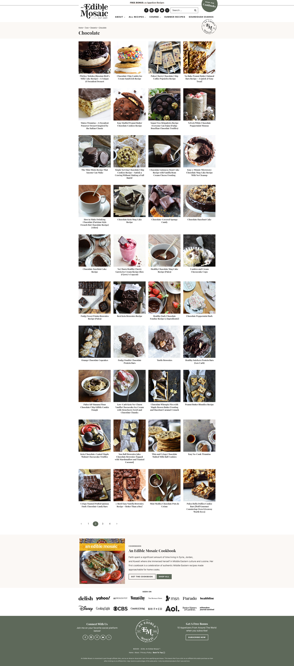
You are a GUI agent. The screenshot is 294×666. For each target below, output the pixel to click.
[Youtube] (162, 10)
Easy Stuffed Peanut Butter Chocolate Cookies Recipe (129, 124)
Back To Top (158, 652)
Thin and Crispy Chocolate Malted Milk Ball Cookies (164, 455)
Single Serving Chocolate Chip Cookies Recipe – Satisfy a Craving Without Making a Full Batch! (129, 173)
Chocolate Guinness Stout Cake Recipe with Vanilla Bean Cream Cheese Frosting (164, 172)
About (137, 652)
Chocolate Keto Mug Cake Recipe (129, 220)
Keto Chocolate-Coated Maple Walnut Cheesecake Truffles (94, 455)
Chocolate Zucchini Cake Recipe (95, 270)
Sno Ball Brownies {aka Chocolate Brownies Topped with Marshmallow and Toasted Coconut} (129, 458)
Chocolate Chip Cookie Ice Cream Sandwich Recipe (129, 77)
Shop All (164, 577)
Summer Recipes (174, 17)
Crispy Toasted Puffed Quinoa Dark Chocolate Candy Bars (95, 505)
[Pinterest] (157, 10)
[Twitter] (167, 10)
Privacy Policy (146, 652)
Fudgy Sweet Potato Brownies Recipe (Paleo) (95, 317)
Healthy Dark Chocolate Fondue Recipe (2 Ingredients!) (164, 317)
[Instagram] (151, 10)
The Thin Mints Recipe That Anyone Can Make (94, 171)
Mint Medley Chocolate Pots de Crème (164, 505)
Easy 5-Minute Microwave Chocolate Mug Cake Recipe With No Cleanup (199, 172)
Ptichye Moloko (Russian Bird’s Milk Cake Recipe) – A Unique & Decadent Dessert (95, 79)
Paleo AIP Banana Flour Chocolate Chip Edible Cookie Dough (94, 407)
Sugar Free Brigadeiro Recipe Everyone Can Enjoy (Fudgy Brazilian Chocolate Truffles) (164, 126)
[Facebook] (146, 10)
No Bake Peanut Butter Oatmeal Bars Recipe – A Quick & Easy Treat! (199, 79)
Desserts (93, 28)
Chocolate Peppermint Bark (199, 316)
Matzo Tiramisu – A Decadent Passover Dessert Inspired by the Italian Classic (95, 126)
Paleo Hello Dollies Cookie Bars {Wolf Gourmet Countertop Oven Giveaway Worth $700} (199, 507)
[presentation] (95, 57)
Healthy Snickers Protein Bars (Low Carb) (199, 361)
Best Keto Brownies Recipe (129, 316)
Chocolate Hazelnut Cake (199, 219)
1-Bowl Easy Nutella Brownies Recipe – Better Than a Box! (130, 505)
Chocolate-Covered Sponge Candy (164, 220)
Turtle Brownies (164, 360)
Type (87, 28)
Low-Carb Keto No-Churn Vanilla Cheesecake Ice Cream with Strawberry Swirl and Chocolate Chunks (129, 408)
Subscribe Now (197, 637)
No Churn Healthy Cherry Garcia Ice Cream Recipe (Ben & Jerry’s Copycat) (130, 272)
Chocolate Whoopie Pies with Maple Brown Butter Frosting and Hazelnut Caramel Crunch (164, 407)
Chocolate (102, 28)
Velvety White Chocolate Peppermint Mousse (199, 124)
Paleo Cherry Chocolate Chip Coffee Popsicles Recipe (164, 77)
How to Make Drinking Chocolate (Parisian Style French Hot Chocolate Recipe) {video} (95, 223)
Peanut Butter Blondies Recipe (199, 404)
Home (81, 28)
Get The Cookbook (142, 577)
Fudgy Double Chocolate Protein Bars (129, 361)
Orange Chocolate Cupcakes (94, 360)
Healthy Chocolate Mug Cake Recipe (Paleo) (164, 270)
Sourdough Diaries (201, 17)
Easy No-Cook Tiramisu (199, 454)
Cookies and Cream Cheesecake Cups (199, 270)
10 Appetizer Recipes (147, 2)
